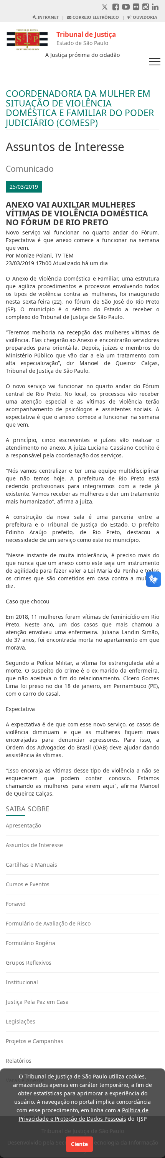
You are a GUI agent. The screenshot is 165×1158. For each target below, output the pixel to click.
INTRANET (47, 17)
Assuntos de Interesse (34, 845)
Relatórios (18, 1060)
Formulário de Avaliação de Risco (48, 923)
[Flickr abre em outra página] (136, 7)
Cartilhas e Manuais (31, 864)
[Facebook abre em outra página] (116, 7)
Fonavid (16, 903)
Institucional (22, 982)
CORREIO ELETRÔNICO (95, 17)
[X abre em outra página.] (105, 7)
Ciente (79, 1144)
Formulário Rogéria (30, 943)
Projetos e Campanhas (34, 1041)
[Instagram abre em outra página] (146, 7)
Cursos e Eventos (28, 884)
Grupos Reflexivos (28, 962)
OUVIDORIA (144, 17)
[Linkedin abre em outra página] (155, 7)
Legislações (20, 1021)
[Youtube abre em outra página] (125, 7)
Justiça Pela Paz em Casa (37, 1001)
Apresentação (23, 825)
